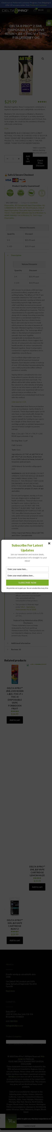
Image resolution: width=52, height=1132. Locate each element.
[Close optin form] (49, 543)
